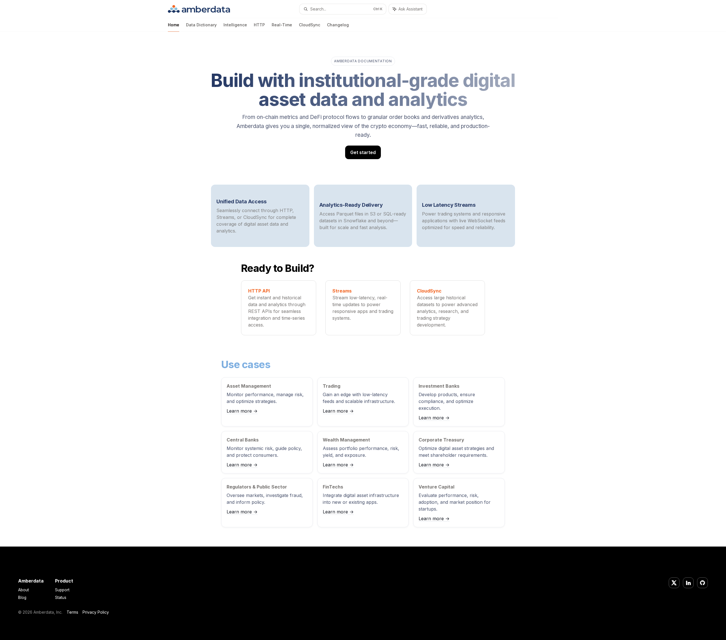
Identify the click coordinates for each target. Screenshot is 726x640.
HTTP (259, 24)
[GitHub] (702, 582)
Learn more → (242, 411)
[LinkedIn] (688, 582)
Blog (22, 597)
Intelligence (235, 24)
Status (60, 597)
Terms (72, 612)
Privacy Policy (96, 612)
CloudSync (309, 24)
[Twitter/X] (674, 582)
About (23, 590)
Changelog (338, 24)
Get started (363, 152)
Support (62, 590)
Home (173, 24)
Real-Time (282, 24)
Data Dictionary (201, 24)
